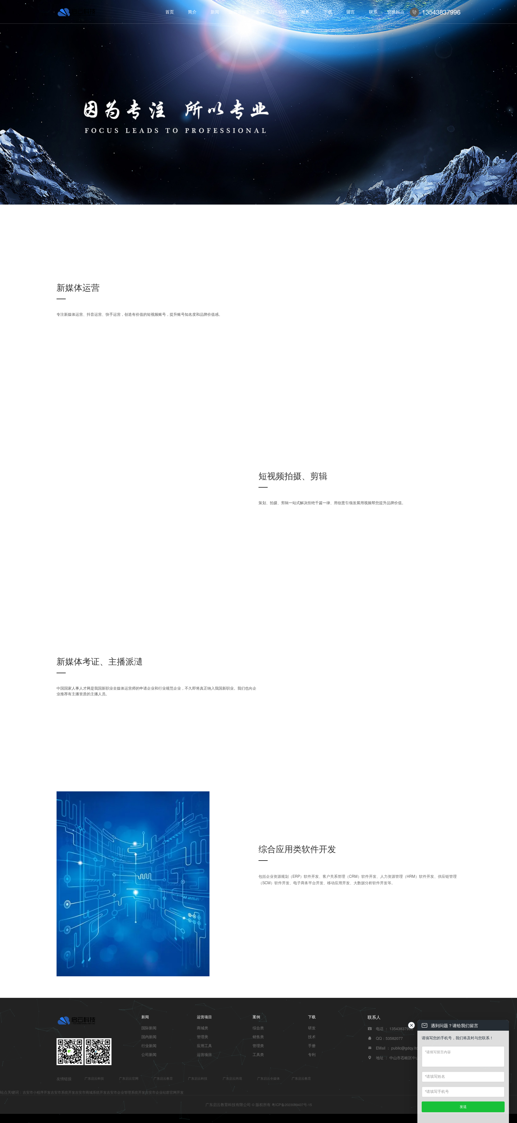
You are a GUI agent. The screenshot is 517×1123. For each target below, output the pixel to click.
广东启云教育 (163, 1078)
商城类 (202, 1027)
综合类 (258, 1027)
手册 (312, 1045)
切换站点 (395, 12)
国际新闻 (148, 1027)
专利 (312, 1054)
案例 (260, 12)
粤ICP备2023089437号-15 (292, 1104)
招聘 (282, 12)
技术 (312, 1036)
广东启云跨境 (232, 1078)
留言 (350, 12)
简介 (192, 12)
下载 (328, 12)
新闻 (215, 12)
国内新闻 (148, 1036)
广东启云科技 (94, 1078)
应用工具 (204, 1045)
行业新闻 (148, 1045)
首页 (169, 12)
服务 (305, 12)
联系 (373, 12)
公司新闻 (148, 1054)
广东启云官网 (128, 1078)
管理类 (202, 1036)
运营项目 (237, 12)
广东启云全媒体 (268, 1078)
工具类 (258, 1054)
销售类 (258, 1036)
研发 (312, 1027)
